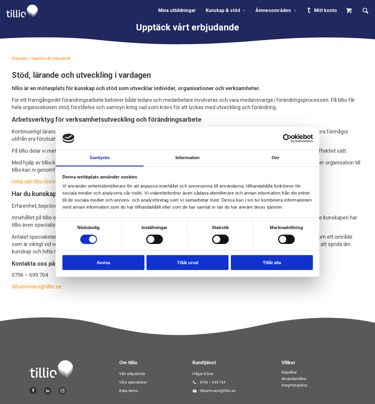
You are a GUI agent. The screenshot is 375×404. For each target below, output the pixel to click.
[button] (350, 10)
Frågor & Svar (203, 374)
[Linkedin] (47, 390)
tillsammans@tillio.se (37, 286)
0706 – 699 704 (212, 382)
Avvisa (103, 262)
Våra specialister (133, 382)
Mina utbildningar (177, 10)
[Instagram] (62, 390)
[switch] (154, 239)
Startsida (19, 58)
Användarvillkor (294, 379)
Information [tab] (187, 157)
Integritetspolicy (295, 385)
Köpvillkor (289, 372)
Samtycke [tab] (100, 157)
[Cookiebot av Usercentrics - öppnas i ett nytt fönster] (287, 138)
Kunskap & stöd (223, 10)
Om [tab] (275, 157)
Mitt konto (325, 10)
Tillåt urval (187, 262)
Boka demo (128, 391)
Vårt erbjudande (132, 374)
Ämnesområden (273, 10)
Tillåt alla (272, 262)
